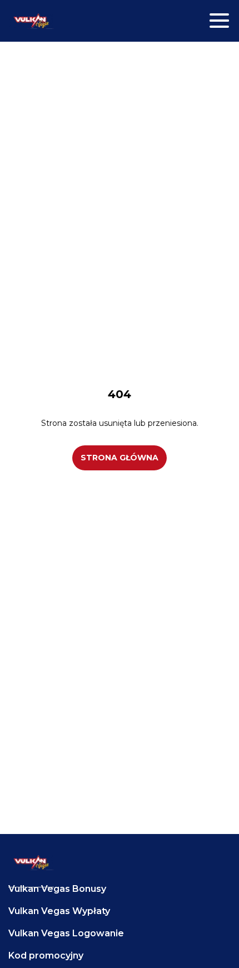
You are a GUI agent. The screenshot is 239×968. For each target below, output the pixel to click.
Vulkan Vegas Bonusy (57, 888)
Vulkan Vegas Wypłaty (59, 911)
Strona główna (119, 458)
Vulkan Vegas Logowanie (66, 933)
